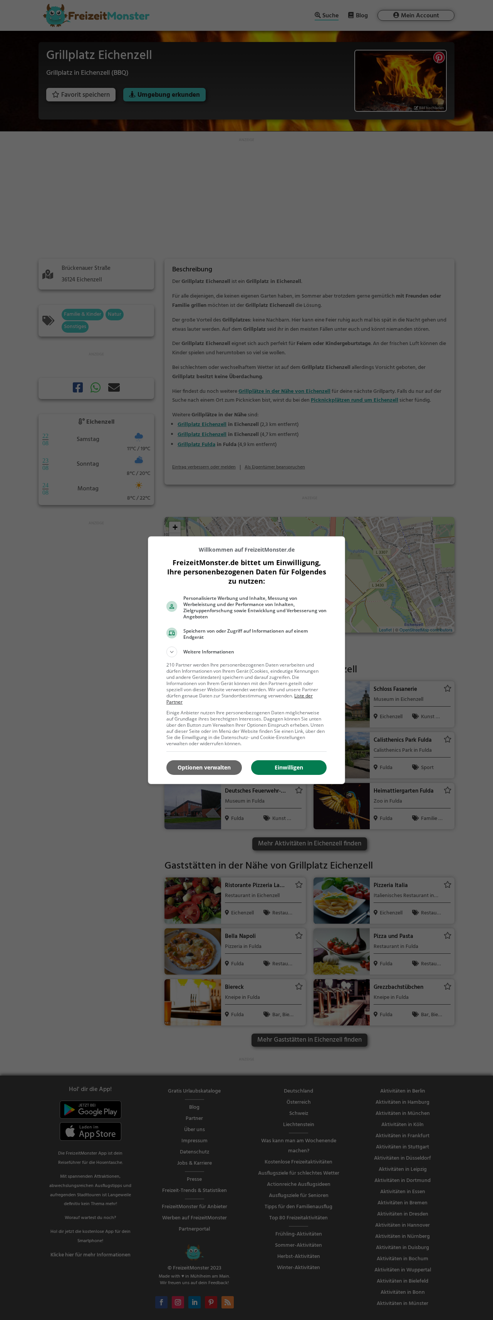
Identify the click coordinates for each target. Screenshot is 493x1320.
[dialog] (246, 660)
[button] (246, 652)
